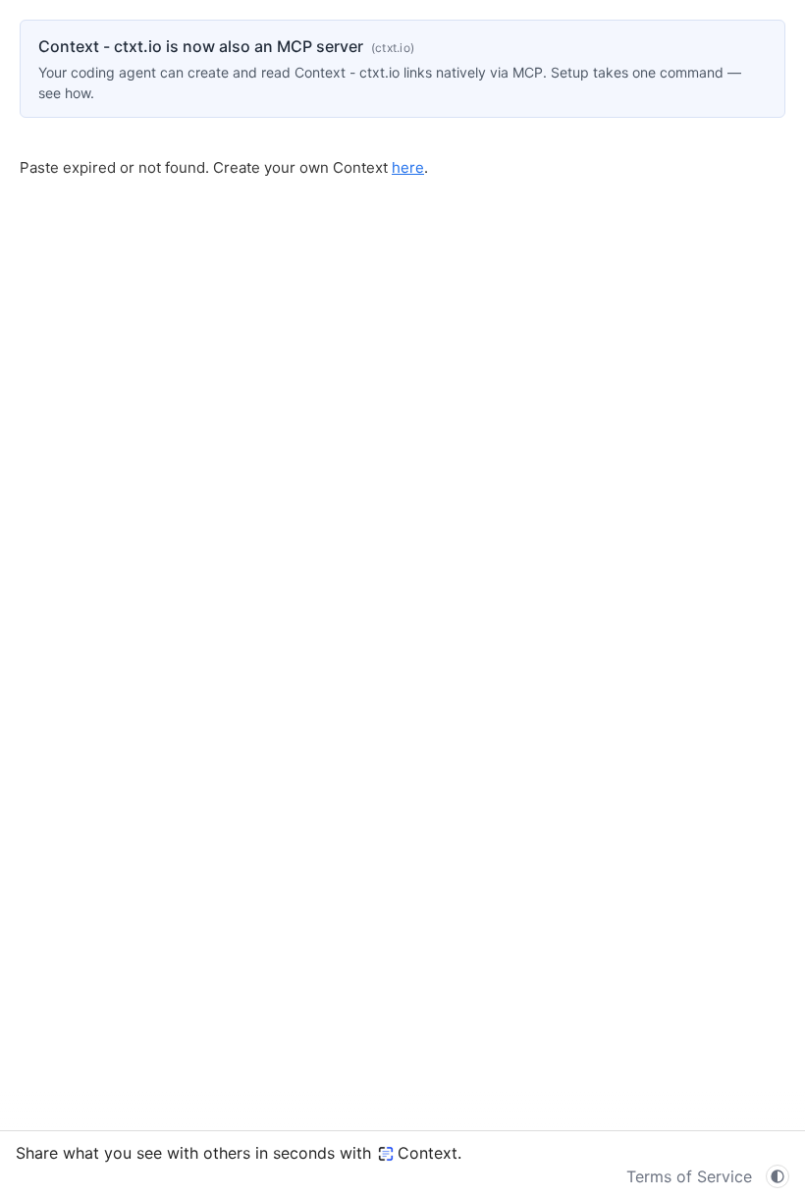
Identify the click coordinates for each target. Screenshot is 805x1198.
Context (427, 1153)
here (408, 167)
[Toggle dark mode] (777, 1176)
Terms (689, 1176)
